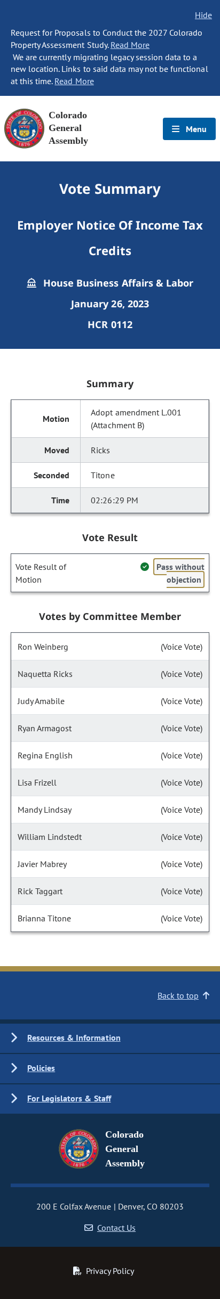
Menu (195, 129)
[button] (110, 1038)
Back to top (178, 995)
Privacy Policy (110, 1270)
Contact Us (116, 1227)
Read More (130, 44)
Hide (203, 15)
